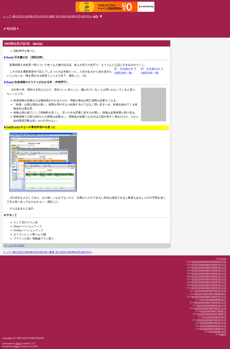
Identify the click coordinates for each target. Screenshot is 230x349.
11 (222, 258)
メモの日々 (11, 28)
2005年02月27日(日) (17, 43)
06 (207, 261)
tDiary (19, 343)
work (16, 127)
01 (193, 261)
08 (213, 261)
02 (196, 261)
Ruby (16, 346)
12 (224, 258)
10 (219, 261)
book (10, 57)
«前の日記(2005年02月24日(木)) (29, 16)
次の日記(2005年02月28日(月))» (73, 16)
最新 (52, 16)
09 (216, 261)
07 (210, 261)
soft (9, 127)
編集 (95, 16)
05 (204, 261)
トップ (7, 16)
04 (202, 261)
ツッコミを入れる (14, 245)
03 (199, 261)
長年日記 (37, 43)
